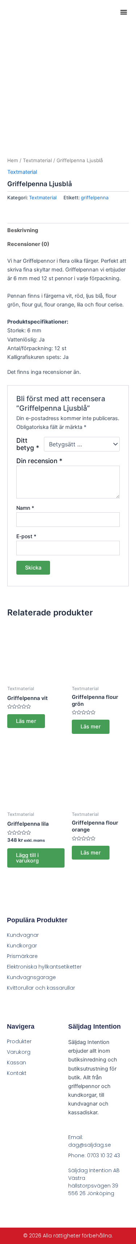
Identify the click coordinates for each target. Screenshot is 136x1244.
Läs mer (26, 721)
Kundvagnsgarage (31, 977)
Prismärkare (22, 956)
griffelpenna (94, 197)
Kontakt (16, 1073)
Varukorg (18, 1052)
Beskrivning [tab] (22, 230)
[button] (123, 12)
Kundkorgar (22, 945)
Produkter (19, 1041)
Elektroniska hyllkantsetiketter (44, 966)
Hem (12, 160)
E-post (26, 536)
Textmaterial (37, 160)
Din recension (39, 461)
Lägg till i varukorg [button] (27, 858)
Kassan (16, 1062)
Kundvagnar (23, 935)
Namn (25, 508)
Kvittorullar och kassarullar (41, 987)
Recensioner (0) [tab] (28, 244)
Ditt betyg (27, 444)
